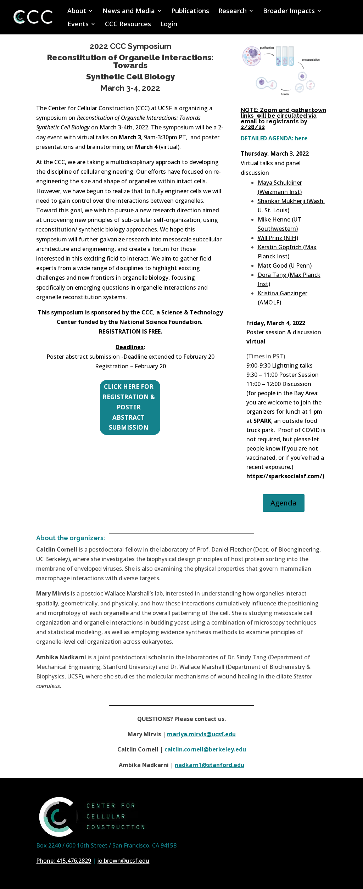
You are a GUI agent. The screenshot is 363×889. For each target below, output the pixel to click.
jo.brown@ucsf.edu (123, 861)
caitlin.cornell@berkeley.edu (205, 749)
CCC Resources (128, 24)
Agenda (283, 503)
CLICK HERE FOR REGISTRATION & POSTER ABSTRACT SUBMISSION (128, 407)
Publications (190, 11)
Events (78, 24)
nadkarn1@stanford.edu (209, 765)
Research (232, 11)
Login (168, 24)
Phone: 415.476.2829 (63, 861)
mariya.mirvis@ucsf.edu (201, 734)
